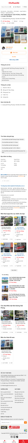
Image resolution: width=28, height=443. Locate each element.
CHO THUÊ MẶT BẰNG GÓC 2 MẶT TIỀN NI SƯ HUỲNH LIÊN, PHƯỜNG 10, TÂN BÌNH (17, 287)
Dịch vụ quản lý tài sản (6, 392)
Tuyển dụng (3, 411)
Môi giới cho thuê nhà (19, 392)
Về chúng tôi (3, 403)
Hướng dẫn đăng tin (5, 409)
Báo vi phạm (6, 180)
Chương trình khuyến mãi (6, 407)
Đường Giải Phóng (9, 12)
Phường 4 (3, 12)
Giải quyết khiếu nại (19, 402)
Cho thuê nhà (3, 11)
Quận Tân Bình (23, 11)
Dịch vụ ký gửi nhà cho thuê (7, 401)
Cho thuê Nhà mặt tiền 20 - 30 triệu (10, 142)
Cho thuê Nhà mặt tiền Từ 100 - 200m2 (11, 148)
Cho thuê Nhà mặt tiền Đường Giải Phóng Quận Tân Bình (13, 151)
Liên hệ (2, 413)
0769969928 (21, 176)
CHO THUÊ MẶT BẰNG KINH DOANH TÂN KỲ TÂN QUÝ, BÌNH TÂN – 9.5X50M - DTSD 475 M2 (17, 279)
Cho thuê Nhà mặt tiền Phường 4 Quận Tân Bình (13, 139)
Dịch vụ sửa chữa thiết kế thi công (7, 394)
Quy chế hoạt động (19, 396)
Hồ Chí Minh (16, 11)
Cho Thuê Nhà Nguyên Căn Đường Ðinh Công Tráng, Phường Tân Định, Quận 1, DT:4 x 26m (17, 296)
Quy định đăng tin (19, 394)
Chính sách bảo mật (19, 400)
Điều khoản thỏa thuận (20, 398)
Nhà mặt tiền (10, 11)
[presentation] (4, 288)
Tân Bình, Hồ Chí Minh (6, 235)
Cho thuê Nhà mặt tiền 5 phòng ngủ (10, 145)
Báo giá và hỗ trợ (4, 405)
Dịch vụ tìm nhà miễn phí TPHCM (6, 398)
